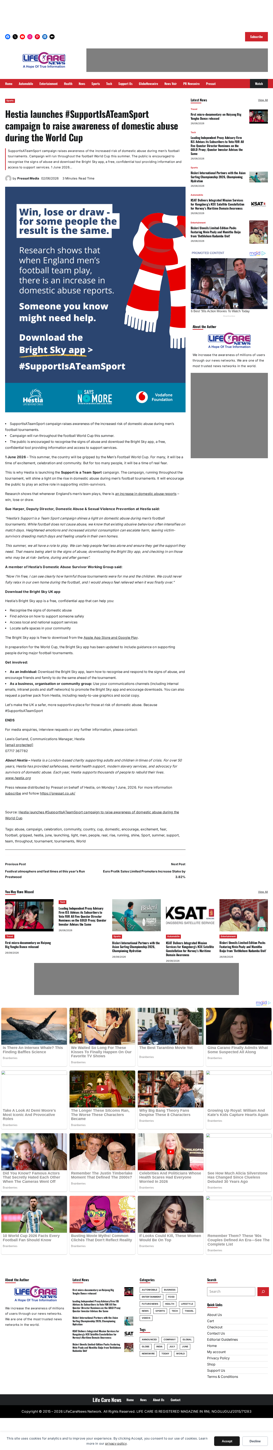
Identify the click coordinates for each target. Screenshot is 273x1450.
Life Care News (107, 1399)
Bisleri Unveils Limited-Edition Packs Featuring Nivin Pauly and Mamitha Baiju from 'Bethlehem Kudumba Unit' (216, 232)
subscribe (13, 793)
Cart (210, 1321)
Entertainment (198, 223)
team (9, 841)
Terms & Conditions (222, 1377)
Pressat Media (28, 178)
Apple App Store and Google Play (111, 638)
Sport (145, 835)
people (94, 835)
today (165, 1353)
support (172, 835)
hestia (38, 835)
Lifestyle (187, 1304)
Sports (10, 100)
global (187, 1339)
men (83, 835)
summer (158, 835)
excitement (149, 829)
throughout (23, 841)
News (145, 1311)
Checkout (214, 1327)
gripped (25, 835)
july (172, 1346)
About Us (214, 1315)
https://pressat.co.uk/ (57, 793)
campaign (34, 829)
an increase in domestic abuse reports (146, 494)
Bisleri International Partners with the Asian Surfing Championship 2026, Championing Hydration (218, 177)
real (104, 835)
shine (135, 835)
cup (100, 829)
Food (171, 1296)
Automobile (197, 195)
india (159, 1346)
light (74, 835)
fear (163, 829)
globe (146, 1346)
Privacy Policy (218, 1358)
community (72, 829)
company (170, 1339)
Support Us (216, 1370)
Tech (193, 132)
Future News (150, 1304)
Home (212, 1346)
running (123, 835)
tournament (43, 841)
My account (216, 1352)
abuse (19, 829)
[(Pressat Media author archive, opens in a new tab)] (8, 180)
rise (112, 835)
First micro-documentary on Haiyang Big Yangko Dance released (216, 116)
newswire (148, 1353)
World (81, 841)
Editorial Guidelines (222, 1340)
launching (61, 835)
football (11, 835)
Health (169, 1304)
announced (149, 1339)
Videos (146, 1318)
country (89, 829)
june (48, 835)
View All (263, 100)
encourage (130, 829)
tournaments (64, 841)
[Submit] (263, 1291)
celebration (53, 829)
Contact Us (216, 1333)
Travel (194, 109)
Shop (211, 1364)
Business (170, 1289)
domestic (112, 829)
